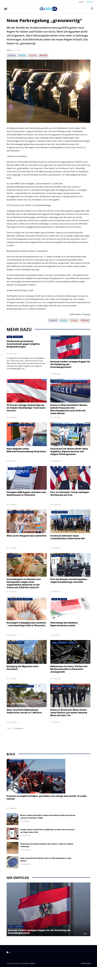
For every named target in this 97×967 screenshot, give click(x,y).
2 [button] (85, 934)
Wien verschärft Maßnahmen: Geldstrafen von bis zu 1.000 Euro (24, 711)
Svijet (19, 761)
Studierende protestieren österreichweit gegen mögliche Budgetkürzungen (23, 344)
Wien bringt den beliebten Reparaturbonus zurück (64, 624)
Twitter (23, 55)
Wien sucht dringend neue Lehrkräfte (26, 535)
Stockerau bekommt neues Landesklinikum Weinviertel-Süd (67, 537)
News (9, 50)
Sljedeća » (20, 728)
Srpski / (81, 2)
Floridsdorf (65, 381)
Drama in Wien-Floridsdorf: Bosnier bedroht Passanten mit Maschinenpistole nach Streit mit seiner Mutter (68, 409)
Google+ (33, 55)
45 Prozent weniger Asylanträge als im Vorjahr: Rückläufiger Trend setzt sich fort (26, 408)
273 (14, 728)
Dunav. (32, 963)
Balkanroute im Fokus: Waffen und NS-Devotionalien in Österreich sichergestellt (68, 669)
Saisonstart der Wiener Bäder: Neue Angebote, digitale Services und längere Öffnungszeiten (69, 451)
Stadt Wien (82, 381)
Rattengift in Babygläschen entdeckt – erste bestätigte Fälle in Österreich (26, 624)
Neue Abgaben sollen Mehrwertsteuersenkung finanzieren (26, 450)
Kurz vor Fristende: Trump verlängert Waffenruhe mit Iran (69, 493)
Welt (60, 468)
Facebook (12, 55)
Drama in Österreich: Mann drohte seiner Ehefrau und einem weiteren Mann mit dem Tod (68, 712)
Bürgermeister (58, 425)
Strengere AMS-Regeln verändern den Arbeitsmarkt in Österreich (26, 493)
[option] (48, 909)
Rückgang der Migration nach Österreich (22, 667)
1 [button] (83, 934)
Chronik (55, 381)
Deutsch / (89, 2)
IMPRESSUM (85, 963)
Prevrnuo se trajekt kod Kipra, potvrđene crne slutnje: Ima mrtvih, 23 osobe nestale (46, 797)
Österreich (18, 337)
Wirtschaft (29, 425)
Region (17, 556)
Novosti (11, 761)
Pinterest (44, 55)
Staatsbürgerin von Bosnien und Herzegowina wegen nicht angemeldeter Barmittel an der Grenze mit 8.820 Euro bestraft (24, 583)
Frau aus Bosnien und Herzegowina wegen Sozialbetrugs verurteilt (68, 580)
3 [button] (87, 934)
